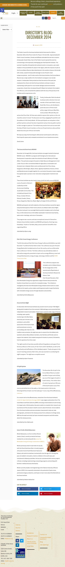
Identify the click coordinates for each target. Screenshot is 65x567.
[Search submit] (63, 18)
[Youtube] (49, 18)
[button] (2, 10)
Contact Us (43, 534)
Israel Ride (30, 546)
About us (30, 539)
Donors (18, 531)
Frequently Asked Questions (45, 538)
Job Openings (44, 545)
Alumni (18, 528)
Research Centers (32, 536)
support (50, 4)
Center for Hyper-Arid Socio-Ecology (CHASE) (29, 400)
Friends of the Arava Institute (31, 542)
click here (19, 393)
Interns (18, 525)
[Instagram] (46, 18)
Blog (38, 26)
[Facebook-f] (43, 18)
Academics (30, 533)
